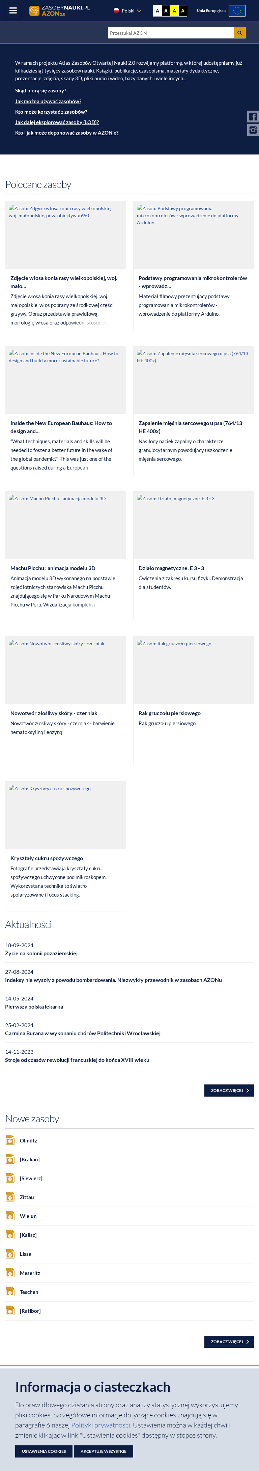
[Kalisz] (28, 1235)
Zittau (27, 1197)
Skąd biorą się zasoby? (40, 90)
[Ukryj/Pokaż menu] (13, 11)
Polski (128, 10)
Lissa (25, 1254)
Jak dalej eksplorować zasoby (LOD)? (57, 122)
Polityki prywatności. (102, 1425)
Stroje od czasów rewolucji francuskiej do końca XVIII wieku (77, 1059)
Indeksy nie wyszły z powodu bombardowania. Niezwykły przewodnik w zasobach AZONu (113, 980)
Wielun (28, 1216)
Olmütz (28, 1140)
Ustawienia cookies (44, 1451)
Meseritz (30, 1273)
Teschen (29, 1292)
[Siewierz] (31, 1178)
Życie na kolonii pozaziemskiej (41, 953)
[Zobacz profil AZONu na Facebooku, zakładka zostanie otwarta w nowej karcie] (253, 117)
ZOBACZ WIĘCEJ (227, 1090)
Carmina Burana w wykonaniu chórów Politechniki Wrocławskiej (83, 1033)
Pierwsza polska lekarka (34, 1006)
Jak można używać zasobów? (48, 101)
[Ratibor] (30, 1311)
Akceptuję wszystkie (103, 1451)
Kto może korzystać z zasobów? (51, 112)
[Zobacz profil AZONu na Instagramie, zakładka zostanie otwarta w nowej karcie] (253, 131)
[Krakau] (30, 1159)
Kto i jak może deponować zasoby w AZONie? (66, 133)
